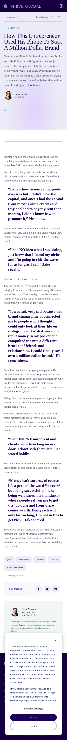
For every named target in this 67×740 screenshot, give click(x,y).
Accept (33, 717)
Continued (34, 85)
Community (12, 28)
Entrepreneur (24, 559)
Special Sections (42, 17)
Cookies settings (33, 708)
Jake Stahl (16, 165)
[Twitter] (47, 589)
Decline (33, 726)
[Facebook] (38, 589)
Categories (11, 17)
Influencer (40, 559)
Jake (20, 228)
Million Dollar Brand (15, 567)
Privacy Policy (17, 682)
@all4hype (12, 391)
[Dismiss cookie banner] (55, 640)
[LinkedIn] (55, 589)
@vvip (26, 391)
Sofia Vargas (21, 94)
